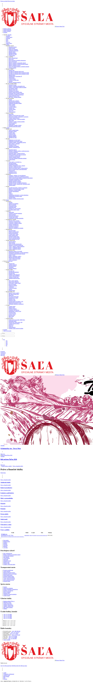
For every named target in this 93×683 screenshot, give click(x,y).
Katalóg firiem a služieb (6, 466)
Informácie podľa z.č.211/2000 (15, 251)
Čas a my (8, 42)
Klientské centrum (13, 47)
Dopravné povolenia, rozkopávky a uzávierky (18, 116)
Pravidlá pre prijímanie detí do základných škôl (19, 74)
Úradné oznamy (6, 595)
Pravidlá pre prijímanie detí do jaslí (16, 71)
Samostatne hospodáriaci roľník (15, 179)
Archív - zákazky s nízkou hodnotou (16, 246)
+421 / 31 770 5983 (7, 616)
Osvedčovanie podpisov (8, 555)
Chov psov (11, 110)
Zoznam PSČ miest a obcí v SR (15, 322)
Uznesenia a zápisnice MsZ (14, 222)
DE (6, 344)
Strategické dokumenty (14, 215)
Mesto (7, 200)
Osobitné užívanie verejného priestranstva (18, 182)
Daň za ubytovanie (13, 61)
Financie (3, 503)
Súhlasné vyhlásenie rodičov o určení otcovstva (19, 151)
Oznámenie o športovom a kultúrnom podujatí (18, 176)
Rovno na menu (11, 1)
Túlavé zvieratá (12, 111)
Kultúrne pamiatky (13, 308)
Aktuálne (8, 36)
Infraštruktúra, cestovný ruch (15, 311)
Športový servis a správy (14, 293)
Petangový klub (12, 300)
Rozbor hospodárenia (13, 233)
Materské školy (12, 75)
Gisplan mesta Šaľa (7, 603)
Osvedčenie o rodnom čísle (14, 155)
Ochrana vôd (11, 108)
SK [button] (4, 339)
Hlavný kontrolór (12, 204)
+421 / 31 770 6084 (12, 637)
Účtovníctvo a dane (6, 524)
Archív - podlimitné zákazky (15, 247)
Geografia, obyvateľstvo (14, 310)
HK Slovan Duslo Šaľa (14, 294)
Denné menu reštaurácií (14, 282)
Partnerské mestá (12, 207)
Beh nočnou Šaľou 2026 (9, 459)
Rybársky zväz (12, 299)
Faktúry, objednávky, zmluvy (15, 256)
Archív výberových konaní (14, 258)
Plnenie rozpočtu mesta (14, 231)
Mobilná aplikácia (7, 28)
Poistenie (3, 508)
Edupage (11, 81)
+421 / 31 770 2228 (16, 634)
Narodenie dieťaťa (13, 149)
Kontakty (5, 32)
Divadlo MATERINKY (14, 272)
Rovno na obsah (4, 1)
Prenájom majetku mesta (14, 236)
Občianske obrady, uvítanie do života (17, 153)
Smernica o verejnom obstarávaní (16, 245)
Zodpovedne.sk (12, 327)
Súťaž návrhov (12, 242)
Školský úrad (11, 70)
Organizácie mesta (13, 206)
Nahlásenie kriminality (13, 50)
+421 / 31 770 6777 (15, 632)
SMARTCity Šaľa (13, 54)
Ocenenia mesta (12, 312)
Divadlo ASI (11, 271)
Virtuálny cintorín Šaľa (8, 605)
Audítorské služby (6, 482)
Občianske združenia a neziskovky (16, 304)
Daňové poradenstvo (6, 487)
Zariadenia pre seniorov (14, 91)
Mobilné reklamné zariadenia (15, 181)
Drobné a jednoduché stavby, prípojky (17, 165)
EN (6, 342)
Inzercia (10, 289)
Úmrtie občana (12, 159)
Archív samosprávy (13, 260)
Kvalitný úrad (12, 132)
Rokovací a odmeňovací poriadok (16, 228)
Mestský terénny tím (13, 89)
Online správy (9, 43)
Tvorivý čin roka (12, 313)
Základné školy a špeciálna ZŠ (15, 76)
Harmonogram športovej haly (15, 302)
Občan (7, 44)
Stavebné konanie (12, 163)
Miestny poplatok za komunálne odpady (17, 62)
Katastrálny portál (12, 321)
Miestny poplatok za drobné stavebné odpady (18, 64)
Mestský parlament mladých (15, 82)
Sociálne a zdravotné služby (9, 564)
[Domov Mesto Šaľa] (32, 374)
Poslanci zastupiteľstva (14, 224)
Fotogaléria (11, 267)
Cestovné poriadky (13, 288)
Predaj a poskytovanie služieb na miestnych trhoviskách (21, 178)
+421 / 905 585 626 (16, 631)
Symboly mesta (12, 306)
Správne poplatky (12, 67)
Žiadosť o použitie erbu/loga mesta (16, 198)
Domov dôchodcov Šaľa (14, 96)
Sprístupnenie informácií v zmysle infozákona (18, 195)
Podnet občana (12, 48)
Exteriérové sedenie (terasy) (15, 180)
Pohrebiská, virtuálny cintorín (15, 125)
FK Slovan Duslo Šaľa (14, 296)
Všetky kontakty (6, 639)
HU (7, 343)
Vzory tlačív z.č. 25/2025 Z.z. (15, 162)
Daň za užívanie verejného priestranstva (17, 60)
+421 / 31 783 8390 (12, 638)
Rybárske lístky (12, 197)
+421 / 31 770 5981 (7, 614)
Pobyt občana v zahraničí (14, 143)
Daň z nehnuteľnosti (13, 58)
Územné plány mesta (13, 217)
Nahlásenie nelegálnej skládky (15, 103)
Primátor (10, 202)
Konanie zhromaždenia (14, 191)
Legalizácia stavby (13, 171)
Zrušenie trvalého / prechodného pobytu (17, 142)
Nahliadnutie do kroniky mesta (15, 196)
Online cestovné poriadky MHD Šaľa (17, 319)
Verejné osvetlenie (13, 122)
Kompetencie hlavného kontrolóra (16, 218)
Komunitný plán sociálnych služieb (16, 93)
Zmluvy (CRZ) (12, 255)
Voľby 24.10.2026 (7, 330)
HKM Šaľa (11, 295)
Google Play (6, 665)
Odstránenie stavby (13, 173)
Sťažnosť (11, 193)
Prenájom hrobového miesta (15, 126)
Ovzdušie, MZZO (12, 107)
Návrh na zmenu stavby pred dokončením (18, 169)
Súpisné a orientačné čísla (14, 147)
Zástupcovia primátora (13, 203)
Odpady (10, 99)
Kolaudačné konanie (13, 164)
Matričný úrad (6, 562)
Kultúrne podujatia (13, 264)
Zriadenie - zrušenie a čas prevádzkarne (17, 175)
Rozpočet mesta (12, 230)
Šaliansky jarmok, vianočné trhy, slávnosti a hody (19, 184)
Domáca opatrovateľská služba (15, 92)
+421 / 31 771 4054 (14, 633)
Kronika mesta (12, 315)
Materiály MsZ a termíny (14, 220)
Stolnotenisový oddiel (13, 297)
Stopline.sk (11, 324)
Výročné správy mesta (13, 234)
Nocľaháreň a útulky (13, 88)
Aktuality (9, 34)
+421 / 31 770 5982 (7, 615)
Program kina (12, 263)
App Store (19, 665)
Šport (7, 40)
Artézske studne (12, 109)
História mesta (12, 307)
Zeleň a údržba (12, 104)
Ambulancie (11, 286)
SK (6, 340)
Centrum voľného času (14, 80)
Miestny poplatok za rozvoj (14, 65)
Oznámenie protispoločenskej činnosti (17, 253)
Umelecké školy (12, 78)
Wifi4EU (5, 608)
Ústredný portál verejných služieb (16, 328)
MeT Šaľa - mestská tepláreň (15, 97)
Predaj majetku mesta (13, 235)
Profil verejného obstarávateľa (15, 244)
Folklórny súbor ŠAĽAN (14, 274)
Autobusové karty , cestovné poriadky (17, 119)
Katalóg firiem (12, 290)
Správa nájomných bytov (14, 239)
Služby (8, 127)
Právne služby (4, 514)
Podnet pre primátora (13, 49)
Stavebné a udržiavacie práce (15, 167)
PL (6, 345)
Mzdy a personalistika (7, 498)
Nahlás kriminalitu (7, 30)
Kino (7, 39)
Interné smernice (12, 214)
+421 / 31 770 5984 (7, 618)
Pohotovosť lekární (13, 285)
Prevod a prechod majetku (14, 237)
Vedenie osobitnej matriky (14, 157)
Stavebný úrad (6, 563)
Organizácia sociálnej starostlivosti (16, 94)
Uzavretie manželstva (13, 152)
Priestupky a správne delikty (15, 190)
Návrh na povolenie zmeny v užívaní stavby (18, 168)
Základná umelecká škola (14, 278)
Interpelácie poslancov (13, 226)
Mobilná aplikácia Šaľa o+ (9, 601)
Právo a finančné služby (18, 466)
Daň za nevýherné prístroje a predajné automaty (19, 66)
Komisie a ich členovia (14, 225)
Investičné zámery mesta (14, 209)
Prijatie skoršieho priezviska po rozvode (17, 154)
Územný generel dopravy (14, 118)
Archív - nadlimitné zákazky (15, 248)
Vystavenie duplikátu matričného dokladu (17, 158)
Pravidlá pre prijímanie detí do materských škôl (19, 72)
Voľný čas (10, 261)
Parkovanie (11, 114)
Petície (10, 192)
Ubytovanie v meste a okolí (14, 283)
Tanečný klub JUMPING (14, 275)
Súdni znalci (4, 519)
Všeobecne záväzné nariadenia (15, 213)
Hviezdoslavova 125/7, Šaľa (12, 535)
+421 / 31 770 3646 (13, 636)
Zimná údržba (12, 124)
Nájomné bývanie (12, 85)
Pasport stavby (12, 170)
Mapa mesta (11, 120)
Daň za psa (11, 59)
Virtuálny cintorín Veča (8, 606)
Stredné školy (12, 77)
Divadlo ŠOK (12, 273)
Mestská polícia (12, 51)
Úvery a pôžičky (5, 530)
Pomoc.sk (11, 326)
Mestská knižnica (12, 266)
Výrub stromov (12, 105)
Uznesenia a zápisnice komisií (15, 223)
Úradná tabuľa (9, 37)
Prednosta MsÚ (12, 133)
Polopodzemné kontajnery (14, 102)
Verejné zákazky (12, 241)
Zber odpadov (6, 557)
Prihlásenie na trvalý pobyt (14, 140)
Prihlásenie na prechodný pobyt (15, 141)
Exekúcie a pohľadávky (7, 493)
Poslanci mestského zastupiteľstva (10, 589)
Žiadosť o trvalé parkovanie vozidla (16, 115)
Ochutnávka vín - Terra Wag (11, 448)
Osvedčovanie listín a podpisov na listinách (18, 187)
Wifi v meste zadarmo (13, 280)
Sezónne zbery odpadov (14, 100)
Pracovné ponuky (12, 284)
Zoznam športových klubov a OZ (16, 301)
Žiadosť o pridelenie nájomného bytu (17, 86)
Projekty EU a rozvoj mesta (15, 208)
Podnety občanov (7, 31)
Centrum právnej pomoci (14, 323)
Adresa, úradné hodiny (14, 130)
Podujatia (8, 38)
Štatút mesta (11, 212)
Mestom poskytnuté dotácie (14, 257)
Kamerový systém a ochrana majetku (17, 121)
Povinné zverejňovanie (8, 570)
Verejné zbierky (12, 185)
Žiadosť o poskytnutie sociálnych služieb (17, 87)
